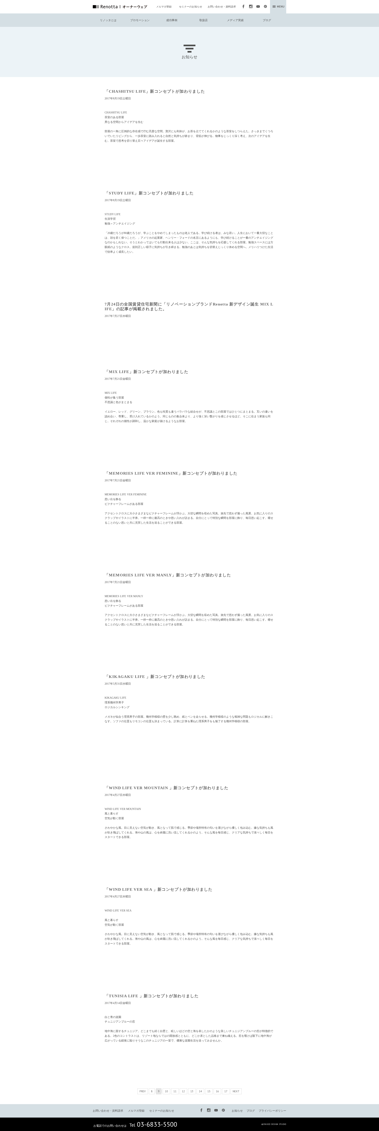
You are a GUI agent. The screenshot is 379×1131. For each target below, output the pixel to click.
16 (217, 1091)
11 (174, 1091)
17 (225, 1091)
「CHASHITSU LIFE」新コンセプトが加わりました (155, 91)
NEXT (236, 1091)
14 (200, 1091)
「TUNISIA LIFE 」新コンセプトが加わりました (152, 996)
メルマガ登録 (164, 6)
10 (166, 1091)
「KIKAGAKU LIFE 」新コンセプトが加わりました (155, 676)
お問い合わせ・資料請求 (222, 6)
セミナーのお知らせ (190, 6)
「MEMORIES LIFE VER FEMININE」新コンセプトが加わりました (171, 473)
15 (208, 1091)
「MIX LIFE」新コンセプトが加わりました (146, 371)
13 (191, 1091)
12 (183, 1091)
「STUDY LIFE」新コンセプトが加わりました (149, 193)
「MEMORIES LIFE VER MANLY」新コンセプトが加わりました (168, 575)
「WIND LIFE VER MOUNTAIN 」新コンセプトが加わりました (166, 788)
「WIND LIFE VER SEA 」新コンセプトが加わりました (158, 889)
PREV (143, 1091)
